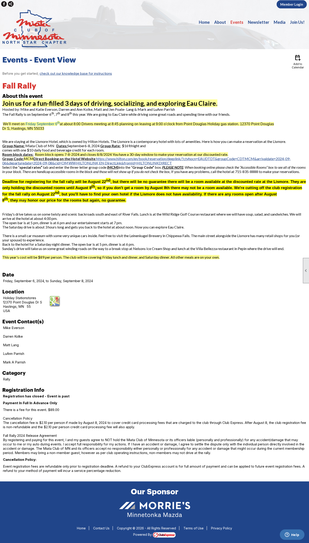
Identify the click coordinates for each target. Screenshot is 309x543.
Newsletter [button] (258, 22)
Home (204, 22)
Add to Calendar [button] (298, 61)
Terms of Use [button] (193, 528)
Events (237, 22)
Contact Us (101, 528)
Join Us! (297, 22)
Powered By (143, 534)
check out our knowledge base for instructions (76, 73)
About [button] (220, 22)
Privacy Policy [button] (221, 528)
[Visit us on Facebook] (4, 4)
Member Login (291, 4)
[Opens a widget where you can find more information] (292, 535)
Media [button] (279, 22)
